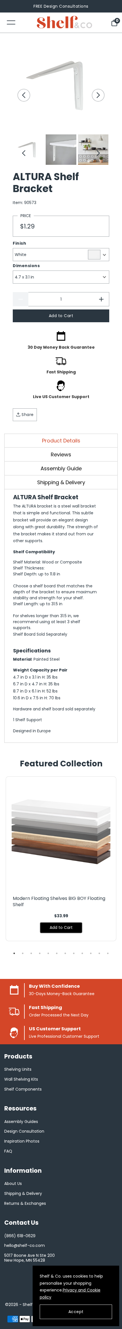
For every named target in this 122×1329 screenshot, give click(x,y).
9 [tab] (82, 953)
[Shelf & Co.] (64, 22)
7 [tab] (65, 953)
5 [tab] (48, 953)
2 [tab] (23, 953)
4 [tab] (40, 953)
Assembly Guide (61, 468)
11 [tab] (99, 953)
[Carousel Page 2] (61, 150)
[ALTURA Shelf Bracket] (61, 85)
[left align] (24, 95)
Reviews (61, 454)
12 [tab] (108, 953)
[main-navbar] (11, 22)
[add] (101, 299)
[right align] (98, 95)
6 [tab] (57, 953)
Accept (76, 1312)
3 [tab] (31, 953)
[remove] (20, 299)
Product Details (61, 440)
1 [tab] (14, 953)
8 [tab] (74, 953)
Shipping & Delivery (61, 482)
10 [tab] (91, 953)
